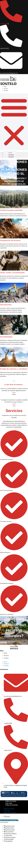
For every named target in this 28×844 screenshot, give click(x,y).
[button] (14, 121)
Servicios (6, 88)
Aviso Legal (8, 803)
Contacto (6, 90)
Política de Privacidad (11, 805)
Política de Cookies (10, 801)
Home (5, 86)
